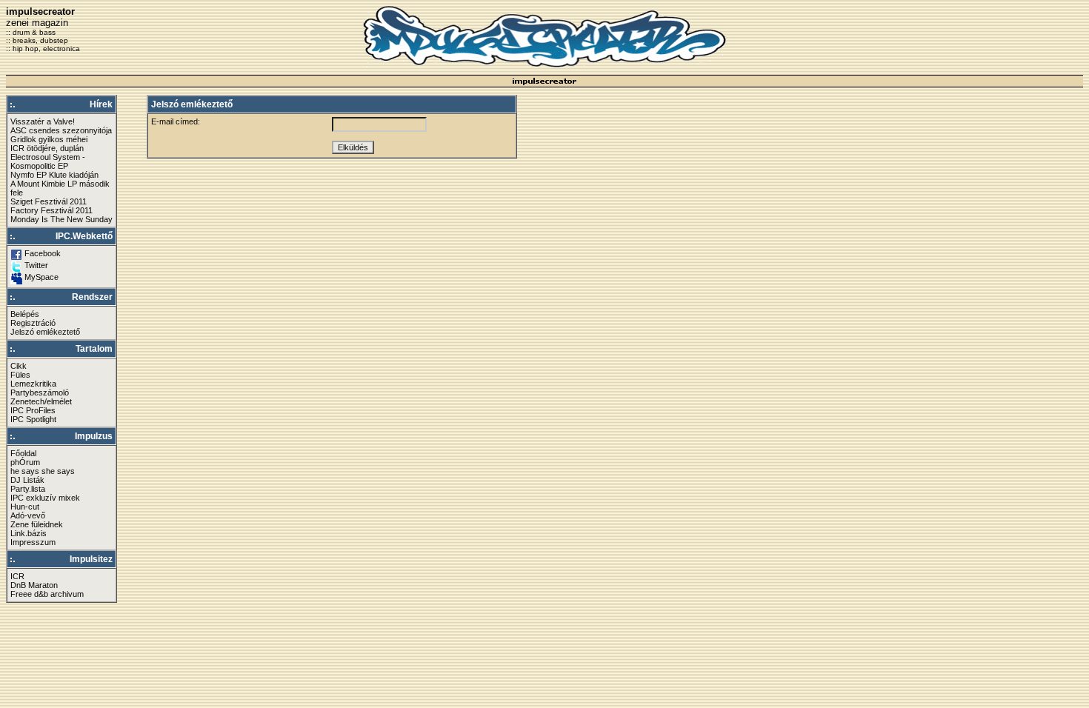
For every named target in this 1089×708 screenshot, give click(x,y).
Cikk (18, 365)
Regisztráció (33, 322)
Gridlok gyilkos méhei (48, 139)
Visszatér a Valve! (42, 121)
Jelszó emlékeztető (45, 331)
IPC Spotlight (33, 419)
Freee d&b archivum (47, 594)
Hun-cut (24, 506)
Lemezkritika (33, 383)
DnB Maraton (34, 585)
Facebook (42, 253)
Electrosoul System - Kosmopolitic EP (47, 161)
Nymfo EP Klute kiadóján (54, 174)
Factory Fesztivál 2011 (51, 210)
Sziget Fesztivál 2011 (48, 201)
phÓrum (25, 462)
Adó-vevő (27, 515)
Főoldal (23, 453)
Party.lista (27, 488)
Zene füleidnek (36, 524)
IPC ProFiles (33, 410)
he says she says (42, 471)
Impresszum (33, 542)
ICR (17, 576)
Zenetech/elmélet (41, 401)
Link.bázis (28, 533)
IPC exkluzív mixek (45, 497)
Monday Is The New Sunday (61, 219)
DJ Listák (27, 479)
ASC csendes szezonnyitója (61, 130)
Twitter (36, 265)
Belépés (24, 314)
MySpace (41, 277)
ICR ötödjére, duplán (47, 148)
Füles (20, 374)
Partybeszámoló (39, 392)
